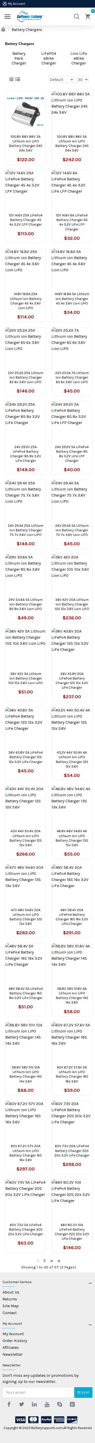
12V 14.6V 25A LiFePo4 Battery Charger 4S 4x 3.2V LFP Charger (26, 220)
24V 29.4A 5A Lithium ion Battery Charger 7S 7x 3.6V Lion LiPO (72, 530)
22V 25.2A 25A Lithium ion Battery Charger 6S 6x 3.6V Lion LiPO (25, 377)
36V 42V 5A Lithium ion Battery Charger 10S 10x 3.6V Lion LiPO (25, 678)
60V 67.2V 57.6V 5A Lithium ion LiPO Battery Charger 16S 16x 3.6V (72, 1074)
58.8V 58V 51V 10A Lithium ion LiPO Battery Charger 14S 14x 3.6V (25, 1074)
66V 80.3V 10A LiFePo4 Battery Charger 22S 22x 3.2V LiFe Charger (72, 1232)
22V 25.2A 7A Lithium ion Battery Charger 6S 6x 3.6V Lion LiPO (72, 377)
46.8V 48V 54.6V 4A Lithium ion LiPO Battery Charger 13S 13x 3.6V (71, 838)
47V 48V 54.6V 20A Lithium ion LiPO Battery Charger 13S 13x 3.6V (25, 917)
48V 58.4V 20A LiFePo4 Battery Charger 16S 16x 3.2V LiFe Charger (72, 917)
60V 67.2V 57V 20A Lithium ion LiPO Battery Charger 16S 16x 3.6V (25, 1153)
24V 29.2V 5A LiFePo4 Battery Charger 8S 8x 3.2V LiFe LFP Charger (72, 454)
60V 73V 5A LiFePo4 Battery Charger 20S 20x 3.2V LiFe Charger (25, 1229)
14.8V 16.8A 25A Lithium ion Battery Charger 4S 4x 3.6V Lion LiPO (26, 301)
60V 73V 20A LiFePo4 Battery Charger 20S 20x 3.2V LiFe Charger (71, 1150)
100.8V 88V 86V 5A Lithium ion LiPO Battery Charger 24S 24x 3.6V (72, 143)
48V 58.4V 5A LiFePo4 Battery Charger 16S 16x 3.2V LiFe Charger (26, 993)
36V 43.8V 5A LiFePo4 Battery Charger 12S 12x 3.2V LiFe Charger (25, 757)
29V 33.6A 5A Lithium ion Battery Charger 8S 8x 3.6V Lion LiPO (26, 604)
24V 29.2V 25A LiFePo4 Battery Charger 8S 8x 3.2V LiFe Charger (25, 454)
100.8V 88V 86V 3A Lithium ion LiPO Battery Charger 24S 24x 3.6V (25, 143)
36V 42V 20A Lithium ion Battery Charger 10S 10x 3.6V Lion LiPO (72, 604)
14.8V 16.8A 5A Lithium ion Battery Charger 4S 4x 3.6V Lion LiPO (72, 298)
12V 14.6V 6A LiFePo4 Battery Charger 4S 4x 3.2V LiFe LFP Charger (72, 222)
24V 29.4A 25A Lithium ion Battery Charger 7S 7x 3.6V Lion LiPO (25, 530)
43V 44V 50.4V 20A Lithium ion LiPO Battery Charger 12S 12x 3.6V (25, 838)
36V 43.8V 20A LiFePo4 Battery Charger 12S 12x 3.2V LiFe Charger (72, 681)
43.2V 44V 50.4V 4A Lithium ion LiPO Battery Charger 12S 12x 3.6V (72, 759)
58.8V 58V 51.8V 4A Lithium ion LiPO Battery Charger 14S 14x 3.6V (72, 996)
